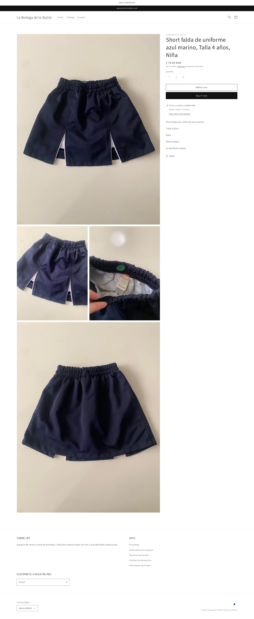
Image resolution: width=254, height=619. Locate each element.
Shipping (181, 66)
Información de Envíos (140, 565)
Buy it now (201, 95)
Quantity (169, 71)
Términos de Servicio (139, 555)
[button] (229, 17)
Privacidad (134, 544)
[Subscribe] (66, 582)
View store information (180, 113)
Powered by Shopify (230, 610)
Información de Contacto (141, 550)
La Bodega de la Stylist (215, 610)
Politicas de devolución (140, 560)
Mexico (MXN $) (25, 608)
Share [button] (172, 156)
